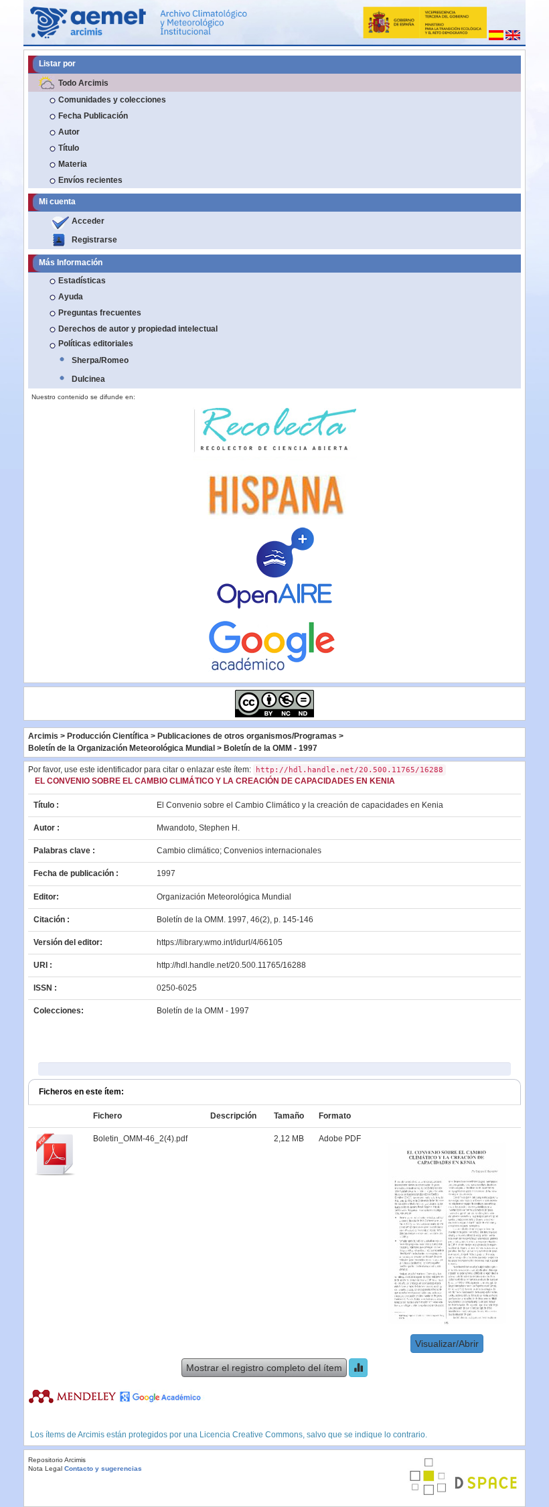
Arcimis (43, 736)
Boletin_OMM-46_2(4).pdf (140, 1138)
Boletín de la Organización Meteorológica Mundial (121, 748)
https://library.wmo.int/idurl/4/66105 (220, 942)
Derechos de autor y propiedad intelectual (138, 329)
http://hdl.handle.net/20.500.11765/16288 (231, 965)
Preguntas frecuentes (99, 312)
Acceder (88, 221)
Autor (69, 132)
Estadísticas (82, 280)
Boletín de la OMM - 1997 (270, 748)
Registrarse (94, 239)
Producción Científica (108, 736)
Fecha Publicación (93, 116)
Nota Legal (45, 1468)
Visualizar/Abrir (447, 1343)
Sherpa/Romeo (100, 360)
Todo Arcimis (83, 83)
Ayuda (70, 296)
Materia (72, 164)
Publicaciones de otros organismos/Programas (247, 736)
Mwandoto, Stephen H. (198, 828)
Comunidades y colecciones (112, 99)
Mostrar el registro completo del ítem (264, 1367)
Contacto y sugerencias (103, 1468)
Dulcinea (88, 379)
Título (68, 148)
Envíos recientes (90, 180)
